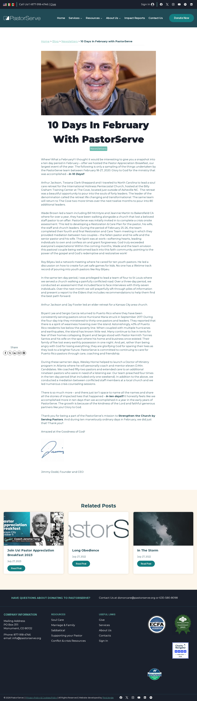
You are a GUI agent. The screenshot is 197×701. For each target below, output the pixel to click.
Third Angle (108, 697)
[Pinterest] (24, 353)
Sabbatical (58, 630)
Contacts (105, 635)
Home (61, 18)
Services (104, 625)
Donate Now (181, 18)
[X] (167, 4)
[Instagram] (173, 4)
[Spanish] (13, 4)
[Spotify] (185, 4)
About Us (105, 630)
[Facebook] (161, 4)
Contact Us (156, 18)
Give (53, 4)
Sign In (103, 640)
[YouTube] (179, 4)
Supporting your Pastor (66, 635)
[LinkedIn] (14, 353)
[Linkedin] (191, 4)
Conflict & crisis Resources (68, 640)
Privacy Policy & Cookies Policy (41, 697)
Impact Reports (134, 18)
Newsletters (69, 41)
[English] (5, 4)
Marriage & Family (63, 625)
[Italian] (9, 4)
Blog (55, 41)
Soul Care (57, 619)
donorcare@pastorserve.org (136, 597)
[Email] (19, 353)
